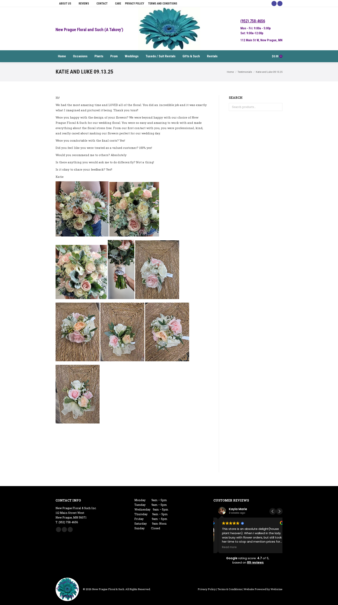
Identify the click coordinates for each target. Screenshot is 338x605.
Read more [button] (224, 547)
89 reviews (255, 562)
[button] (279, 511)
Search (278, 107)
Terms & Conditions (230, 589)
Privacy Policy (207, 589)
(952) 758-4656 (252, 21)
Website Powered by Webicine (263, 589)
